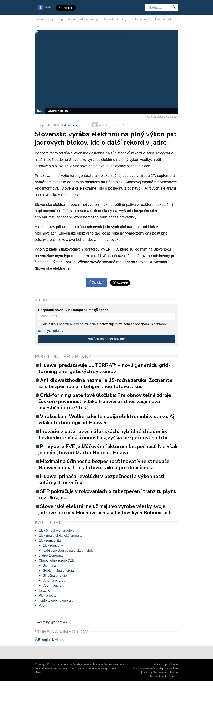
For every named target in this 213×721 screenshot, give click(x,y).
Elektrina (40, 19)
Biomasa (49, 565)
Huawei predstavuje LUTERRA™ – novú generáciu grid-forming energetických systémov (104, 368)
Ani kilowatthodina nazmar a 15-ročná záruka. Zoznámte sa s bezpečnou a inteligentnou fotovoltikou (105, 383)
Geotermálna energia (58, 570)
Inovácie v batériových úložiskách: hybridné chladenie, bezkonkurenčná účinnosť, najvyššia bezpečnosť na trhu (103, 434)
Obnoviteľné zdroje (116, 19)
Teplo (71, 19)
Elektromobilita (163, 19)
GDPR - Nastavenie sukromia (160, 672)
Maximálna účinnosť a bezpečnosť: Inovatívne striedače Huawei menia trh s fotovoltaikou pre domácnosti (104, 464)
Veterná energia (54, 580)
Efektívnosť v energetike (56, 530)
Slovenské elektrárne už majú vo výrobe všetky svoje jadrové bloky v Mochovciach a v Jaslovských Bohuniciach (105, 509)
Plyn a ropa (57, 19)
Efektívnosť (142, 19)
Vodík (43, 605)
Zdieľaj (47, 7)
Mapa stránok (158, 676)
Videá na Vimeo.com (62, 631)
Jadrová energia (88, 19)
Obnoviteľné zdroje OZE (56, 560)
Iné (37, 26)
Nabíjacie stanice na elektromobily (68, 550)
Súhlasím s (49, 324)
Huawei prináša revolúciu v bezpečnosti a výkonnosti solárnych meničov (101, 479)
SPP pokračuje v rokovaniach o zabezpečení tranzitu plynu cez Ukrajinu (107, 494)
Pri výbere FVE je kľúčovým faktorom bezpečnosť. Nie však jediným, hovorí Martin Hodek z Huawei (107, 449)
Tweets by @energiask (51, 622)
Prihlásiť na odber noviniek (106, 339)
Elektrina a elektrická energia (60, 535)
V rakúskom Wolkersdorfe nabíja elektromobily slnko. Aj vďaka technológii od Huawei (106, 419)
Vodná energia (53, 585)
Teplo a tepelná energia (56, 600)
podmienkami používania (77, 324)
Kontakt (173, 676)
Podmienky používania (164, 664)
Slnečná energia (55, 575)
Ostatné (44, 590)
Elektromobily (53, 545)
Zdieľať (97, 282)
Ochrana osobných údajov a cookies (156, 668)
